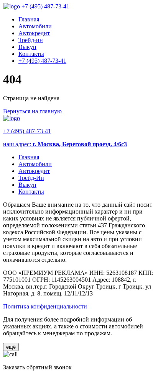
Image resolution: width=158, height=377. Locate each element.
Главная (28, 19)
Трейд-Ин (31, 178)
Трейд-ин (30, 40)
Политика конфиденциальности (45, 306)
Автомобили (35, 26)
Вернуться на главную (32, 111)
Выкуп (27, 47)
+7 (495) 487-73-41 (45, 6)
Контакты (31, 54)
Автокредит (34, 33)
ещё (11, 347)
